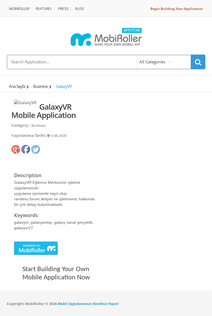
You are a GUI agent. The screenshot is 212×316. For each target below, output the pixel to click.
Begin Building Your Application (176, 9)
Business (40, 86)
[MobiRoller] (106, 37)
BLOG (79, 9)
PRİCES (63, 9)
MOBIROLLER (19, 9)
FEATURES (44, 9)
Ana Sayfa (17, 86)
